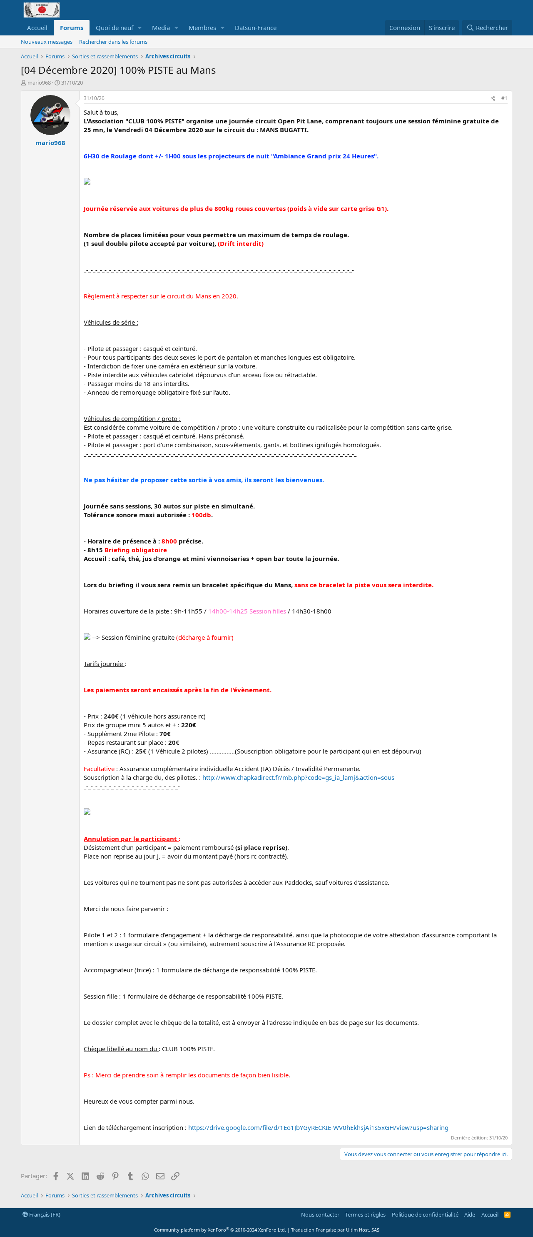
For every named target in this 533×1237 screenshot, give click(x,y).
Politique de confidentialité (425, 1214)
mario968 (39, 82)
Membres (202, 27)
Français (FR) (44, 1214)
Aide (469, 1214)
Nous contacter (320, 1214)
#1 (504, 98)
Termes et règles (365, 1214)
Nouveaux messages (46, 41)
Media (161, 27)
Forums (71, 27)
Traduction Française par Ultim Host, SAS (335, 1230)
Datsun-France (255, 27)
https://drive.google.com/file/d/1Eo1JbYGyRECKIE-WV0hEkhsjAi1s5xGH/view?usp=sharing (318, 1127)
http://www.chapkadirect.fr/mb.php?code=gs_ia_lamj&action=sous (298, 777)
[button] (140, 27)
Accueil (37, 27)
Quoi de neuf (114, 27)
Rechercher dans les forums (113, 41)
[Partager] (493, 98)
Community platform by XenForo (220, 1230)
